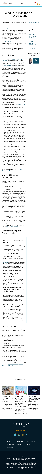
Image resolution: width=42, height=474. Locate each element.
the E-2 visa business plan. (12, 226)
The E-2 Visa (32, 34)
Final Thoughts (32, 48)
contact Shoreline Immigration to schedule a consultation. (12, 364)
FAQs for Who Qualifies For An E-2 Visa (33, 45)
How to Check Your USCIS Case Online (7, 398)
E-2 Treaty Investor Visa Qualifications (33, 37)
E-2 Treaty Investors (6, 65)
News (8, 441)
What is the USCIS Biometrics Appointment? (34, 398)
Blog (7, 28)
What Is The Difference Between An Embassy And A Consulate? (20, 399)
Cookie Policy (10, 444)
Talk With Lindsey (36, 61)
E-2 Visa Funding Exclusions (32, 40)
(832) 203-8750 (38, 3)
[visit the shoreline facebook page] (15, 435)
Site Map (19, 444)
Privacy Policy (20, 441)
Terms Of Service (30, 441)
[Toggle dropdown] (14, 2)
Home (3, 28)
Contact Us (10, 439)
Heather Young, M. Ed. (34, 22)
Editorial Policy (29, 444)
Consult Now (23, 2)
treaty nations (7, 41)
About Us (18, 2)
